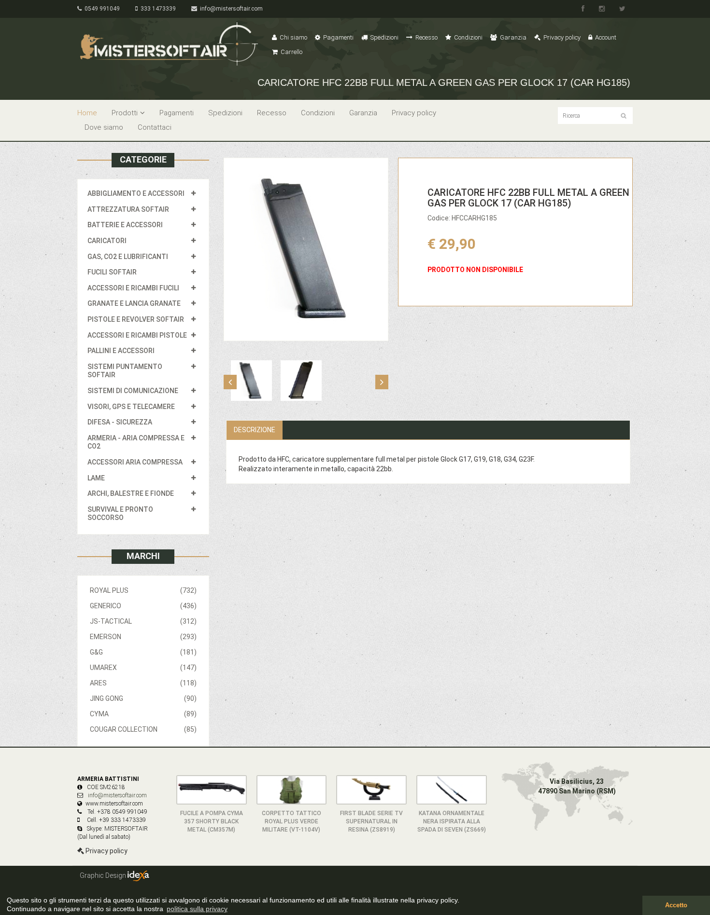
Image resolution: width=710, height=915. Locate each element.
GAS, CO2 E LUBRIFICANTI (127, 256)
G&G (143, 652)
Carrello (290, 51)
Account (605, 37)
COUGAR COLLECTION (143, 729)
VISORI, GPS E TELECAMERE (131, 406)
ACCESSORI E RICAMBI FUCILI (133, 288)
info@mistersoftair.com (230, 8)
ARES (143, 683)
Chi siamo (292, 37)
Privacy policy (561, 37)
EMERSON (143, 637)
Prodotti (125, 113)
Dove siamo (104, 127)
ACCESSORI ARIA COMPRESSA (135, 462)
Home (87, 113)
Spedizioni (383, 37)
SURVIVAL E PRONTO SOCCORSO (120, 513)
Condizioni (468, 37)
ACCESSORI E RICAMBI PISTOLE (137, 335)
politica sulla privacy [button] (197, 909)
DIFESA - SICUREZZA (119, 422)
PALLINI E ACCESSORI (121, 351)
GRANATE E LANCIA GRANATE (134, 303)
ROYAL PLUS (143, 590)
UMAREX (143, 667)
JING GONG (143, 698)
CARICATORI (107, 241)
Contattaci (154, 127)
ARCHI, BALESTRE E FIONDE (130, 493)
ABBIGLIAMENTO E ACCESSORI (136, 193)
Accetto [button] (676, 905)
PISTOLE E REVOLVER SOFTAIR (135, 319)
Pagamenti (338, 37)
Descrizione (254, 430)
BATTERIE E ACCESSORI (125, 225)
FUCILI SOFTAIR (112, 272)
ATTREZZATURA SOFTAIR (128, 209)
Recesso (426, 37)
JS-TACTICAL (143, 621)
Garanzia (512, 37)
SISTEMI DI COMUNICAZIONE (132, 391)
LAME (96, 478)
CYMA (143, 714)
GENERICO (143, 606)
